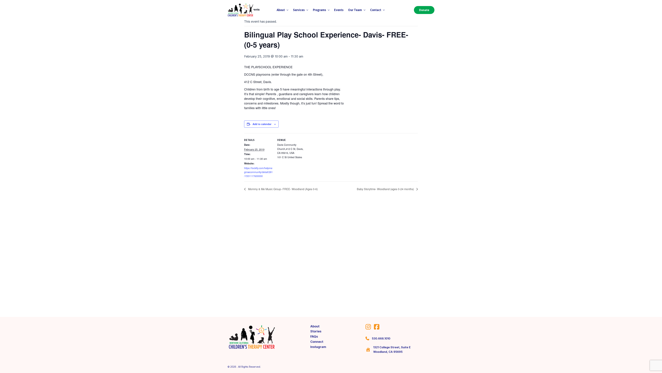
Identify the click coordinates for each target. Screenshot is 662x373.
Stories (315, 331)
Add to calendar (262, 124)
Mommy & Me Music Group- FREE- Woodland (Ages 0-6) (282, 189)
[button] (286, 10)
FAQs (314, 336)
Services (299, 10)
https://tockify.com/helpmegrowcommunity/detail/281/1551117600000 (258, 172)
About (314, 326)
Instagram (318, 347)
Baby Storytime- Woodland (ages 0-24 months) (386, 189)
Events (338, 10)
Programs (319, 10)
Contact (375, 10)
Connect (316, 341)
